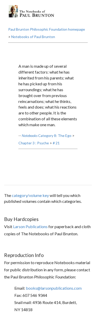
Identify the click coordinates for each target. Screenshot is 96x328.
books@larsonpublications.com (54, 288)
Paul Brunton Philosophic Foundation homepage (46, 29)
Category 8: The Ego (46, 135)
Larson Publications (30, 226)
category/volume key (30, 195)
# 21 (56, 143)
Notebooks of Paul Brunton (33, 36)
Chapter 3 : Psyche (33, 143)
